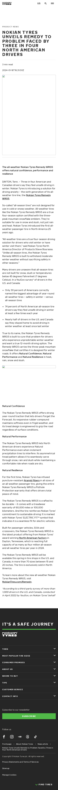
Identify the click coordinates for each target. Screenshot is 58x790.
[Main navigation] (52, 3)
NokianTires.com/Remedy (17, 581)
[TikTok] (35, 737)
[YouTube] (20, 737)
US (38, 3)
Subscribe (29, 716)
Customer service (12, 689)
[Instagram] (12, 737)
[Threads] (28, 737)
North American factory (33, 537)
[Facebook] (4, 737)
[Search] (45, 3)
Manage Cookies (9, 775)
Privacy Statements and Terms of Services (20, 762)
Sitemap (5, 768)
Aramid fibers (32, 480)
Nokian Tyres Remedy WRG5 (26, 197)
